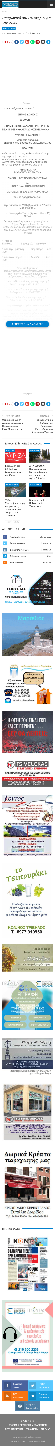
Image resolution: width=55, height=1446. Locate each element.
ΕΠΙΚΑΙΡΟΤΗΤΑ (12, 485)
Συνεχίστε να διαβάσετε (27, 324)
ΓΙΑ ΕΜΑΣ (45, 1429)
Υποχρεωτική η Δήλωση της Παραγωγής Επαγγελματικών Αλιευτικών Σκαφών (42, 426)
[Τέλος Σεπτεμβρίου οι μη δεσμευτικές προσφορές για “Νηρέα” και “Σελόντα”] (15, 490)
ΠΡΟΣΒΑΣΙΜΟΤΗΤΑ (14, 1429)
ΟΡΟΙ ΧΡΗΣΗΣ (27, 1421)
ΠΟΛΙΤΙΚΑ (10, 450)
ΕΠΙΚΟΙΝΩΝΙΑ (32, 1429)
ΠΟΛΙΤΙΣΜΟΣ (35, 485)
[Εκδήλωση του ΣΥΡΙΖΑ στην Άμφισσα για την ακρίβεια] (15, 456)
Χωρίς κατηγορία (9, 28)
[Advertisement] (27, 73)
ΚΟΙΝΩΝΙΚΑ (34, 450)
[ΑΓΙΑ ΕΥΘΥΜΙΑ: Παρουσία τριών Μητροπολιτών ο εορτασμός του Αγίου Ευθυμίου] (39, 456)
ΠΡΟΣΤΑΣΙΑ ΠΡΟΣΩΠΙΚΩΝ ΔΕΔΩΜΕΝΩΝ (28, 1425)
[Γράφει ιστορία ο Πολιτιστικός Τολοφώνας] (39, 490)
